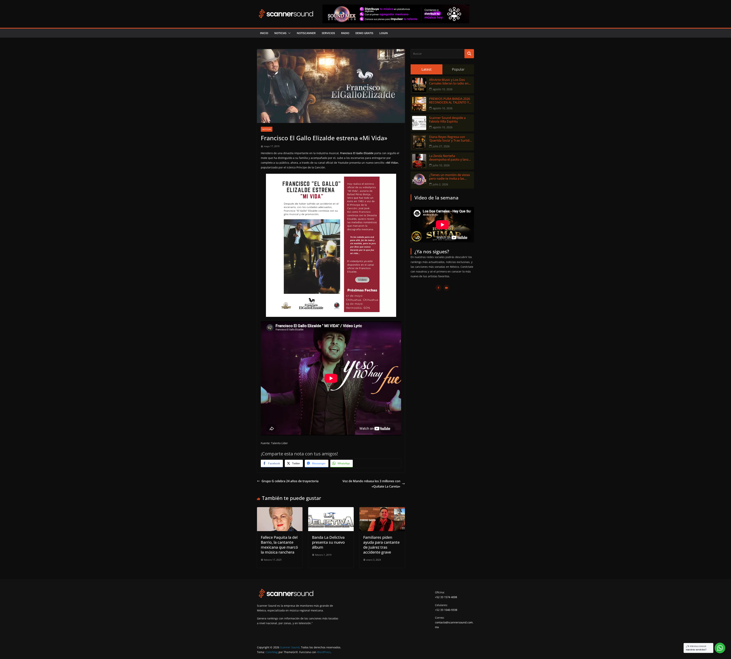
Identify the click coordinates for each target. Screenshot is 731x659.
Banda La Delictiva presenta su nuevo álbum (328, 542)
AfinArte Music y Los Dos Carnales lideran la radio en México (448, 81)
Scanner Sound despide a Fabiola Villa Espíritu (447, 119)
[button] (288, 33)
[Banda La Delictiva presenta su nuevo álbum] (331, 510)
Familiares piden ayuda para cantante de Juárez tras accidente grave (381, 545)
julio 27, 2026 (441, 146)
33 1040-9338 (448, 610)
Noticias (280, 33)
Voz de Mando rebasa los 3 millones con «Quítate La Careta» (371, 484)
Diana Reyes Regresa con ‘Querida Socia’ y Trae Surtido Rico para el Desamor (450, 138)
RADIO (345, 33)
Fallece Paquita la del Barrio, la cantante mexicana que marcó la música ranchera (279, 545)
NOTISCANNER (306, 33)
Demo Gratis (364, 33)
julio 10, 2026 (441, 165)
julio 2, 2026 (440, 184)
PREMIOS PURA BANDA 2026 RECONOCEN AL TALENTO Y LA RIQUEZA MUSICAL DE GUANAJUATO (449, 100)
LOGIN (383, 33)
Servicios (328, 33)
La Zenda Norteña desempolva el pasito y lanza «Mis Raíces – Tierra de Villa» (449, 157)
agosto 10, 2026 (442, 89)
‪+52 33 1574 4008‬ (446, 597)
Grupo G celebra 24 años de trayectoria (290, 481)
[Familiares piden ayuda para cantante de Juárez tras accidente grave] (382, 510)
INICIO (264, 33)
